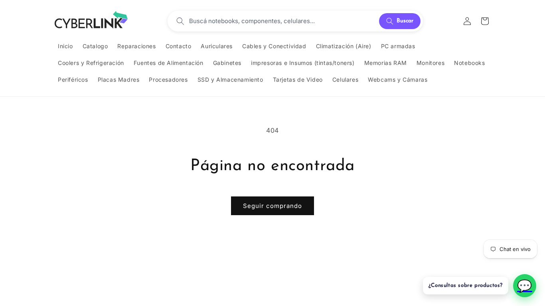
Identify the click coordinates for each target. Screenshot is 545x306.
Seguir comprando (272, 206)
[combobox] (281, 21)
